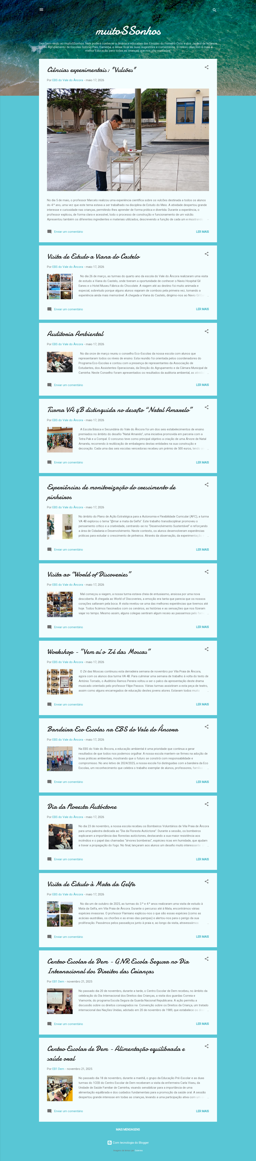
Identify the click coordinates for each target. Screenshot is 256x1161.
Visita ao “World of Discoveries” (89, 574)
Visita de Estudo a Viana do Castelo (93, 256)
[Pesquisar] (214, 11)
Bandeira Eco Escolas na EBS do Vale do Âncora (112, 729)
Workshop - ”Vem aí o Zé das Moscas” (98, 651)
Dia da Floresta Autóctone (81, 806)
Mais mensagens (128, 1129)
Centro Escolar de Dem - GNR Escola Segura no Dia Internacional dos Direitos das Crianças (118, 966)
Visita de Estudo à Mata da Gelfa (91, 884)
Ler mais (202, 232)
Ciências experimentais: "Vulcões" (91, 70)
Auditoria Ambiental (75, 334)
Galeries (139, 1150)
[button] (206, 68)
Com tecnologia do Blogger (130, 1142)
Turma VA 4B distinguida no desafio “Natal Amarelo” (119, 410)
